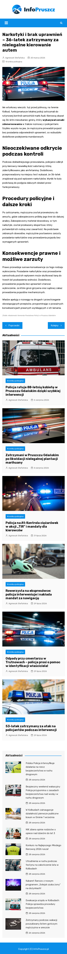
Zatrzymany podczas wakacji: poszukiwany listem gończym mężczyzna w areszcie (41, 924)
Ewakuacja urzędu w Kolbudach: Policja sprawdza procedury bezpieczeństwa (43, 904)
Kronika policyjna (14, 61)
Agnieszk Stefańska (15, 58)
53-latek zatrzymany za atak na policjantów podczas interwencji (31, 728)
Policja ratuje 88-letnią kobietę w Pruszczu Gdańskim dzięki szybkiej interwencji (33, 390)
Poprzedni (14, 325)
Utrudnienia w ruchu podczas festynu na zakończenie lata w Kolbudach (42, 865)
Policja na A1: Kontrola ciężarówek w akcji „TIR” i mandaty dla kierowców (32, 526)
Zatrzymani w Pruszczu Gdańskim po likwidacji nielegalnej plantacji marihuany (32, 458)
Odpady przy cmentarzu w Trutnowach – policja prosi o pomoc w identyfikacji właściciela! (33, 662)
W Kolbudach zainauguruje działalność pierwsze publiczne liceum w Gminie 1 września (42, 813)
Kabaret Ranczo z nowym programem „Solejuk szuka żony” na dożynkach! (43, 884)
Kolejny (54, 325)
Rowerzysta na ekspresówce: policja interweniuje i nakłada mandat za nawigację (29, 594)
